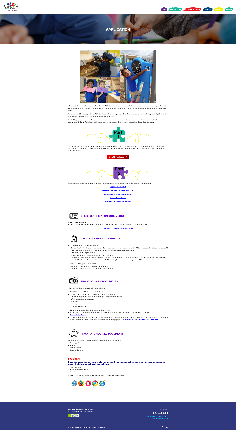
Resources (207, 9)
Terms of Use (151, 416)
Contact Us (218, 9)
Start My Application (117, 157)
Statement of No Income (118, 198)
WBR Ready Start (175, 9)
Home (164, 9)
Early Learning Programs (192, 9)
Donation (229, 9)
